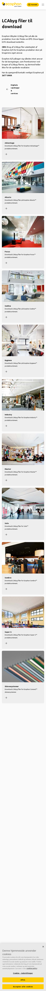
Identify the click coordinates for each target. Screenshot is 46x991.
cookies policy (32, 968)
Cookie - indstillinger (23, 973)
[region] (23, 967)
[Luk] (43, 946)
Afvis (23, 980)
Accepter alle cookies (23, 987)
